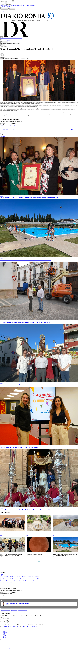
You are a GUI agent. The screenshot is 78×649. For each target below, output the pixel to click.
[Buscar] (1, 39)
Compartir (13, 43)
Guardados (3, 6)
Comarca (12, 5)
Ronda (9, 5)
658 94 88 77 (25, 626)
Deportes (23, 5)
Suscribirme (13, 123)
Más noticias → (3, 136)
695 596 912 (6, 626)
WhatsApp (3, 8)
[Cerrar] (6, 3)
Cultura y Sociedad (6, 40)
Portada (1, 5)
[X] (5, 42)
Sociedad (4, 635)
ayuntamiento (8, 125)
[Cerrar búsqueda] (13, 1)
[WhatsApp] (3, 42)
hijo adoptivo (13, 125)
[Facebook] (7, 42)
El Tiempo (30, 5)
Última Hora (5, 632)
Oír (14, 8)
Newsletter (8, 6)
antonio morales (3, 125)
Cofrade (26, 5)
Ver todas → (2, 514)
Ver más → (75, 558)
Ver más (1, 574)
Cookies (29, 646)
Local (4, 633)
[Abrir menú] (1, 37)
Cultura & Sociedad (17, 5)
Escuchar (17, 43)
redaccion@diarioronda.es (14, 626)
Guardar (11, 8)
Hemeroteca (34, 5)
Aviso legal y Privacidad (23, 646)
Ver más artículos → (39, 607)
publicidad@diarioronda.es (33, 626)
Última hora (5, 5)
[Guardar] (1, 42)
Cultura (4, 636)
